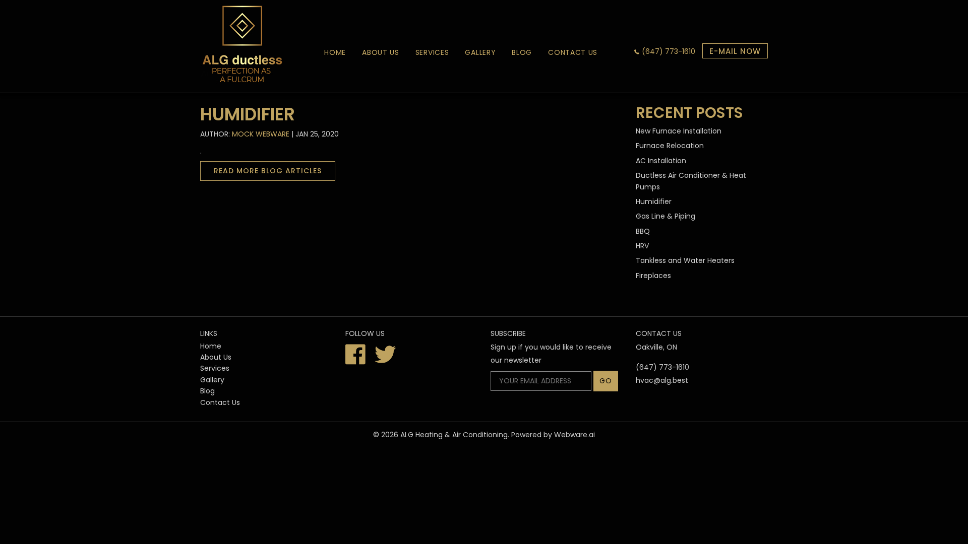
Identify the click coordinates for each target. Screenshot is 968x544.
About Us (380, 52)
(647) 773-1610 (668, 51)
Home (210, 346)
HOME (335, 52)
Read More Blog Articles (268, 171)
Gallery (480, 52)
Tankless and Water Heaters (685, 260)
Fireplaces (653, 275)
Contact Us (572, 52)
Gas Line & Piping (665, 216)
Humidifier (654, 201)
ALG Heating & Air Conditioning (454, 435)
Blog (522, 52)
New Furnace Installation (678, 131)
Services (432, 52)
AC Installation (661, 161)
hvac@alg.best (662, 380)
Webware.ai (574, 435)
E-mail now (735, 51)
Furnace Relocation (670, 146)
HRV (642, 246)
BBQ (643, 231)
